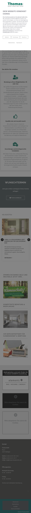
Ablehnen (7, 37)
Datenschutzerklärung (8, 30)
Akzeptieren (24, 37)
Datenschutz (11, 42)
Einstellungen (15, 37)
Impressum (19, 42)
